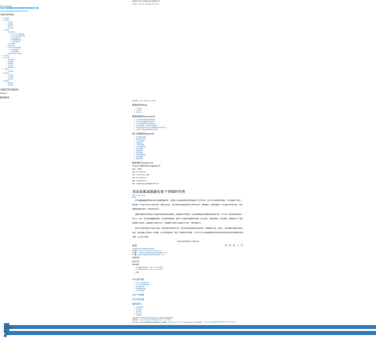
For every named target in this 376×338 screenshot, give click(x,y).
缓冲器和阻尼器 (141, 139)
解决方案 (10, 28)
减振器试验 (139, 143)
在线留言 (10, 85)
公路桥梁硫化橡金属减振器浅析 (145, 120)
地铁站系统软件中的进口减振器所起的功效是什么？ (152, 127)
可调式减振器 (140, 141)
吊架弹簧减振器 (141, 137)
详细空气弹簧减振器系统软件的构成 (147, 129)
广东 (162, 320)
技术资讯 (10, 79)
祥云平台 (193, 322)
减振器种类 (139, 151)
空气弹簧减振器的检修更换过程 (145, 123)
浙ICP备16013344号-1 (175, 322)
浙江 (147, 320)
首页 (140, 101)
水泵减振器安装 (141, 147)
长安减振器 (143, 249)
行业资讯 (10, 77)
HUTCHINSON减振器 (14, 48)
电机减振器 (150, 249)
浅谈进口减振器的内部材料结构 (147, 255)
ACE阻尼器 (11, 46)
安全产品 (10, 65)
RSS (153, 4)
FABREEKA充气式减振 (15, 53)
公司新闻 (10, 75)
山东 (159, 320)
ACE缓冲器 (11, 32)
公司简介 (10, 22)
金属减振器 (15, 51)
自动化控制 (11, 59)
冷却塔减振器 (140, 145)
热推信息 (135, 4)
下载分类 (10, 71)
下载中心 (6, 69)
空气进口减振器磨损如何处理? (145, 121)
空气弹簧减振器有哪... (143, 267)
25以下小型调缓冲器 (18, 34)
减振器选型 (139, 158)
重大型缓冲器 (16, 38)
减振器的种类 (136, 249)
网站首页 (6, 18)
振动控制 (10, 63)
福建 (156, 320)
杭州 (150, 320)
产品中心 (6, 30)
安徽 (153, 320)
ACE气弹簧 (11, 44)
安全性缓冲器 (16, 42)
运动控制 (10, 61)
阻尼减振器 (139, 153)
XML (157, 4)
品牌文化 (10, 26)
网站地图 (148, 4)
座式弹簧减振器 (141, 155)
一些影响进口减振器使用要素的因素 (149, 253)
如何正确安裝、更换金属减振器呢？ (147, 125)
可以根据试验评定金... (143, 269)
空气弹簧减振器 (144, 318)
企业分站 (141, 4)
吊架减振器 (139, 149)
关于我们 (6, 20)
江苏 (144, 320)
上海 (140, 320)
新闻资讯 (6, 73)
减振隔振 (10, 67)
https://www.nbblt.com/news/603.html (150, 251)
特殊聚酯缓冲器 (16, 40)
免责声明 (212, 322)
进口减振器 (159, 318)
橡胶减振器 (15, 49)
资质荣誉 (10, 24)
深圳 (169, 320)
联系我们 (6, 81)
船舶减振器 (139, 156)
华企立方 (206, 322)
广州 (165, 320)
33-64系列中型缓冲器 (18, 36)
